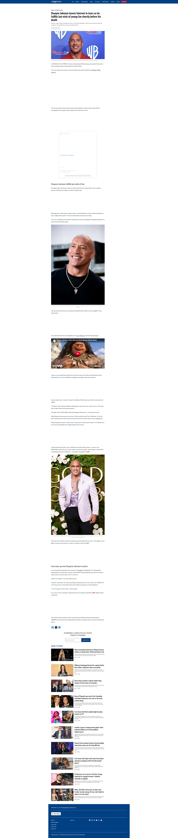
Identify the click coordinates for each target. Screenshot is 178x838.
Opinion (113, 1)
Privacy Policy (53, 824)
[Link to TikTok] (99, 820)
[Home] (56, 1)
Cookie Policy (53, 826)
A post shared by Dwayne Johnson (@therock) (78, 175)
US (72, 1)
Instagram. (80, 570)
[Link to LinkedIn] (101, 820)
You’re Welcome (80, 335)
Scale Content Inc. (66, 807)
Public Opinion (105, 1)
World (91, 1)
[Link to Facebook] (89, 820)
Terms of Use (53, 828)
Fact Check (97, 1)
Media (118, 1)
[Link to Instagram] (92, 820)
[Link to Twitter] (94, 820)
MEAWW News (54, 807)
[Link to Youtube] (96, 820)
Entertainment (84, 1)
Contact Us (72, 820)
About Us (53, 820)
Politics (77, 1)
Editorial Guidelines (54, 822)
